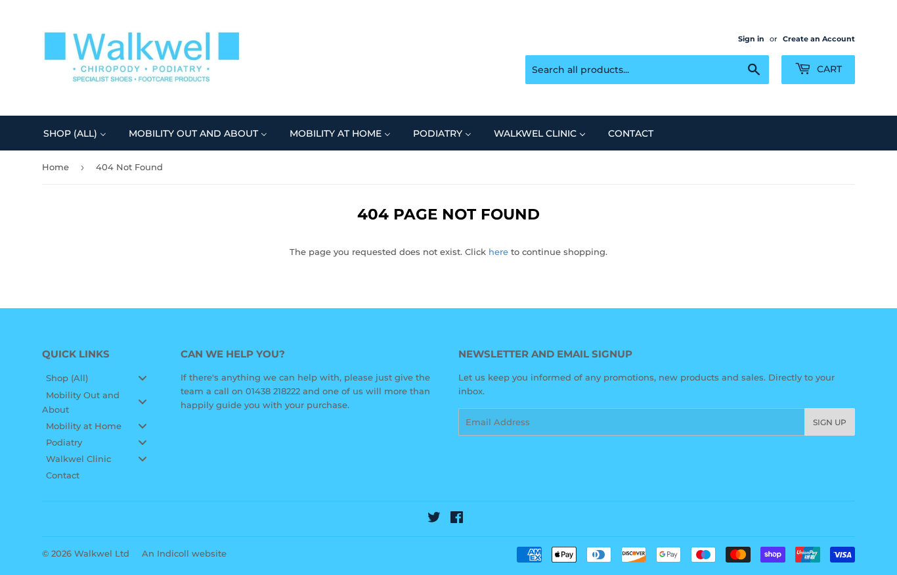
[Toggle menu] (142, 378)
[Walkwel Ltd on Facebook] (457, 519)
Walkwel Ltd (101, 553)
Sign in (751, 38)
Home (55, 167)
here (498, 251)
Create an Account (819, 38)
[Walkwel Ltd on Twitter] (434, 519)
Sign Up (829, 422)
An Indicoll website (184, 553)
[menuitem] (75, 133)
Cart (828, 69)
